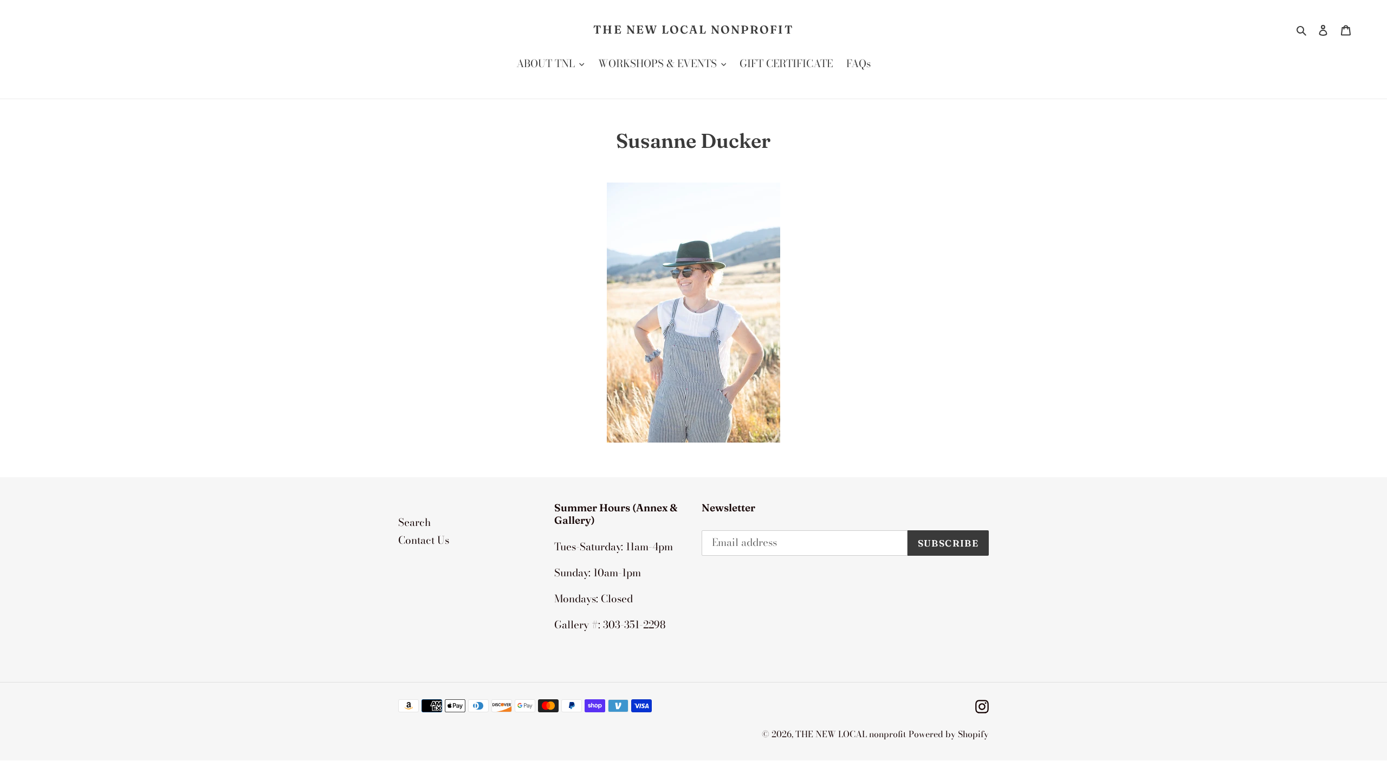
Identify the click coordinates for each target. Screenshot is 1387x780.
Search (414, 522)
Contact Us (423, 540)
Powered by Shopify (949, 733)
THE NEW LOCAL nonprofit (693, 29)
